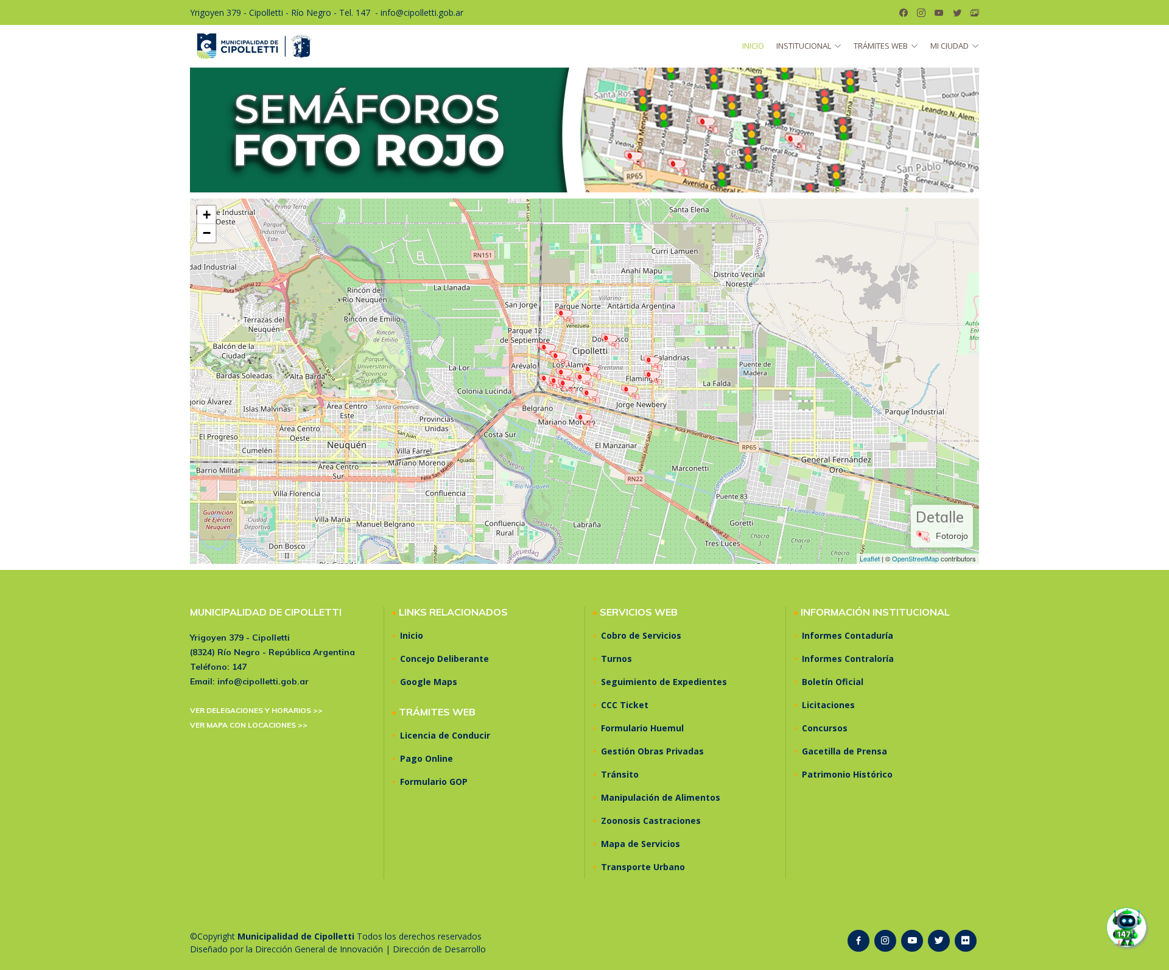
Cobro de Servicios (641, 635)
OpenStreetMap (915, 558)
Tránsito (620, 774)
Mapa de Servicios (640, 844)
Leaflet (870, 558)
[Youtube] (939, 13)
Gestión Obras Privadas (652, 751)
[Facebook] (903, 13)
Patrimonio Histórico (847, 774)
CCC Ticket (624, 705)
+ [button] (207, 214)
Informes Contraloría (848, 659)
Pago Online (426, 758)
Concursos (825, 728)
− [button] (207, 233)
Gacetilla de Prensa (844, 751)
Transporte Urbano (643, 867)
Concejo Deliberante (444, 659)
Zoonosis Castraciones (651, 821)
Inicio (753, 45)
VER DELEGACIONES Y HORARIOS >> (256, 710)
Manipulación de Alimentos (660, 797)
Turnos (616, 659)
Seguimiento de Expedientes (664, 682)
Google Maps (428, 682)
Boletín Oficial (832, 682)
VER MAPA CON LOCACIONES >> (248, 724)
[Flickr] (975, 13)
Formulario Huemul (642, 728)
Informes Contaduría (847, 635)
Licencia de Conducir (445, 735)
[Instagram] (921, 13)
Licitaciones (828, 705)
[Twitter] (957, 13)
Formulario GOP (434, 782)
